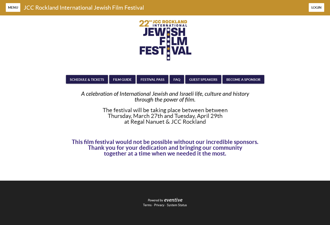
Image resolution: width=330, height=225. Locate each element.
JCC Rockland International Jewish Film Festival (84, 7)
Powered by (155, 200)
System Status (177, 205)
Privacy (159, 205)
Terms (147, 205)
